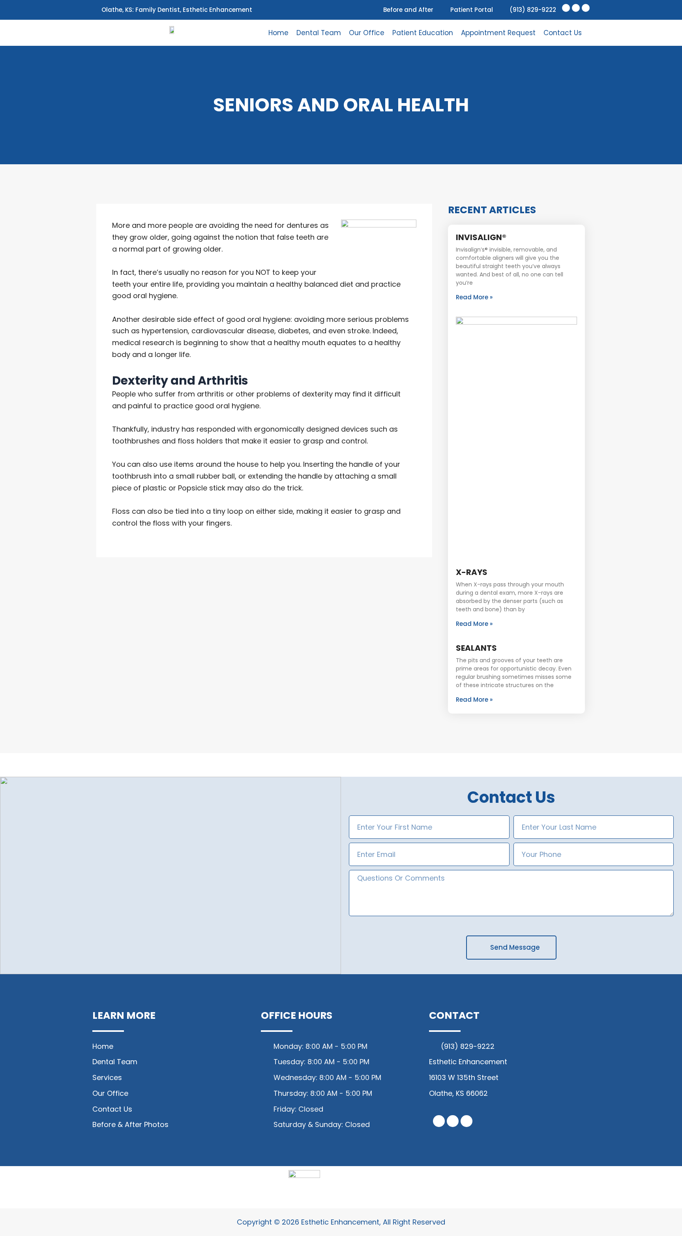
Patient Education (422, 33)
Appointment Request (498, 33)
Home (278, 33)
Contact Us (562, 33)
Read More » (474, 297)
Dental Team (318, 33)
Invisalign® (481, 237)
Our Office (366, 33)
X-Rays (471, 572)
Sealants (476, 648)
